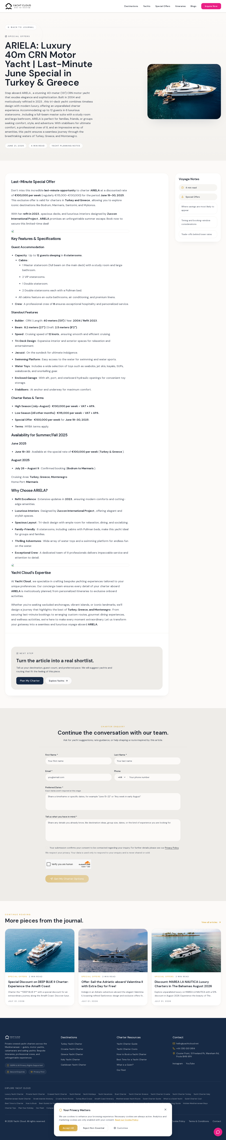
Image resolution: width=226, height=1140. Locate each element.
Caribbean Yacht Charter (73, 1064)
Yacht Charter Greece (138, 1094)
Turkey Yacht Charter (71, 1043)
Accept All (68, 1128)
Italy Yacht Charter (70, 1059)
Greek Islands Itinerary (43, 1099)
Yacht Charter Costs (127, 1049)
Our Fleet (121, 1070)
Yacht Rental (75, 1094)
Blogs (193, 6)
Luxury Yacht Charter (14, 1094)
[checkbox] (46, 847)
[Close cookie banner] (165, 1109)
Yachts (147, 6)
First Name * (51, 754)
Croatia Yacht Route (64, 1099)
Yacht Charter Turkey (181, 1094)
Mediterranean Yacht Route (128, 1099)
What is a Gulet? (125, 1064)
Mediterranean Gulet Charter (18, 1099)
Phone (117, 771)
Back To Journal (22, 27)
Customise (122, 1128)
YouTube (190, 1063)
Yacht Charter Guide (127, 1043)
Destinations (131, 6)
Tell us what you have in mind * (61, 816)
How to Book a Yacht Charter (131, 1054)
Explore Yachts (56, 680)
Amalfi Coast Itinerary (104, 1099)
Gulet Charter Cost (193, 1099)
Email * (48, 771)
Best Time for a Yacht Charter (132, 1059)
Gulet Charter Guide (152, 1099)
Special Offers (162, 6)
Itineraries (180, 6)
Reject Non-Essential (93, 1128)
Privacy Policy (172, 847)
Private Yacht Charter (35, 1094)
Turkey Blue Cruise (84, 1099)
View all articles (209, 922)
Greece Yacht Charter (72, 1054)
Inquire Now (211, 6)
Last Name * (120, 754)
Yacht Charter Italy (202, 1094)
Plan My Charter (30, 680)
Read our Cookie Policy (126, 1119)
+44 (120, 777)
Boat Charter (120, 1094)
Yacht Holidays (89, 1094)
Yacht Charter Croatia (160, 1094)
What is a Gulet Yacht (172, 1099)
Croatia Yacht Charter (72, 1049)
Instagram (178, 1063)
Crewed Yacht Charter (57, 1094)
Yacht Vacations (105, 1094)
